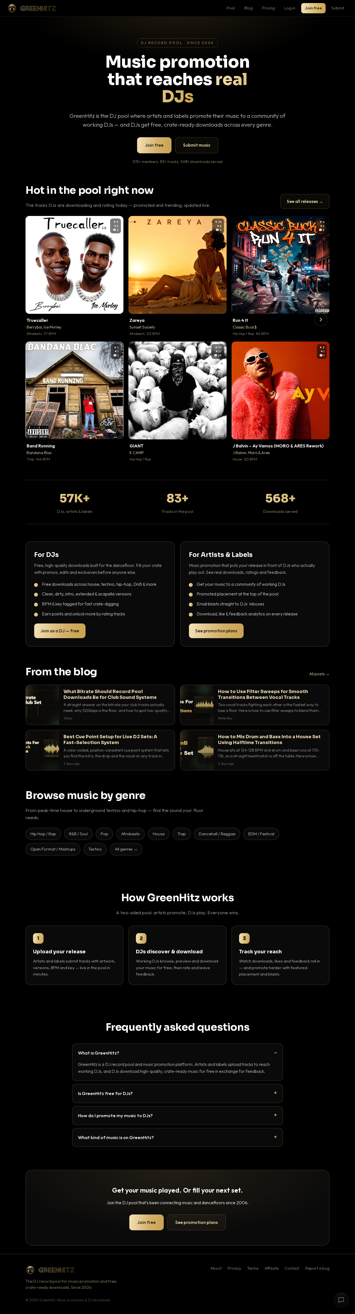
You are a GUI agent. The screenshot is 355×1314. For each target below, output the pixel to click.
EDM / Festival (261, 833)
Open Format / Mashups (53, 849)
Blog (248, 8)
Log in (289, 8)
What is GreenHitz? (98, 1053)
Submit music (196, 145)
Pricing (268, 8)
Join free (313, 8)
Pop (104, 833)
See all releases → (305, 201)
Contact (292, 1268)
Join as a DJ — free (59, 630)
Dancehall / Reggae (217, 833)
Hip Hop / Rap (43, 833)
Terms (252, 1268)
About (216, 1268)
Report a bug (317, 1268)
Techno (95, 849)
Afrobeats (130, 833)
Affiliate (271, 1268)
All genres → (126, 849)
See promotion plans (216, 630)
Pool (231, 8)
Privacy (234, 1268)
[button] (115, 306)
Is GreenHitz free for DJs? (105, 1093)
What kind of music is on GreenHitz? (116, 1137)
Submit (337, 8)
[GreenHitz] (32, 8)
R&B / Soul (78, 833)
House (158, 833)
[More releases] (321, 319)
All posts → (319, 673)
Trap (182, 833)
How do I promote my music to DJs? (115, 1115)
